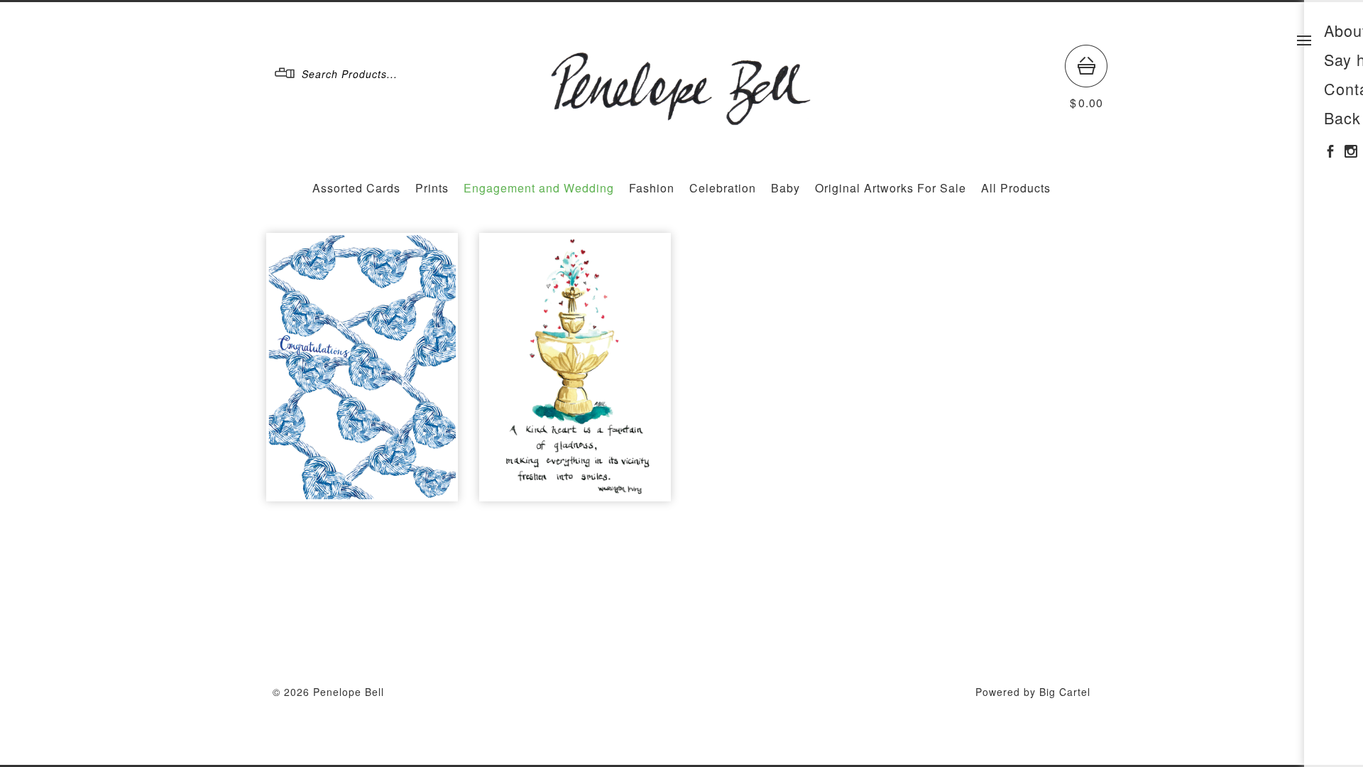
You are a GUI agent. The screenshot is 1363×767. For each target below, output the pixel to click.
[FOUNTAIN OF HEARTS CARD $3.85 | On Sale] (575, 367)
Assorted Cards (356, 188)
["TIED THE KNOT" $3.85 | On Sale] (362, 367)
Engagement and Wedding (539, 188)
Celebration (722, 188)
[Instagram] (1351, 151)
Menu (1304, 40)
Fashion (651, 188)
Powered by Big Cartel (1032, 692)
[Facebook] (1330, 151)
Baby (785, 188)
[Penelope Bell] (682, 119)
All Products (1016, 188)
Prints (432, 188)
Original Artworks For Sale (890, 188)
